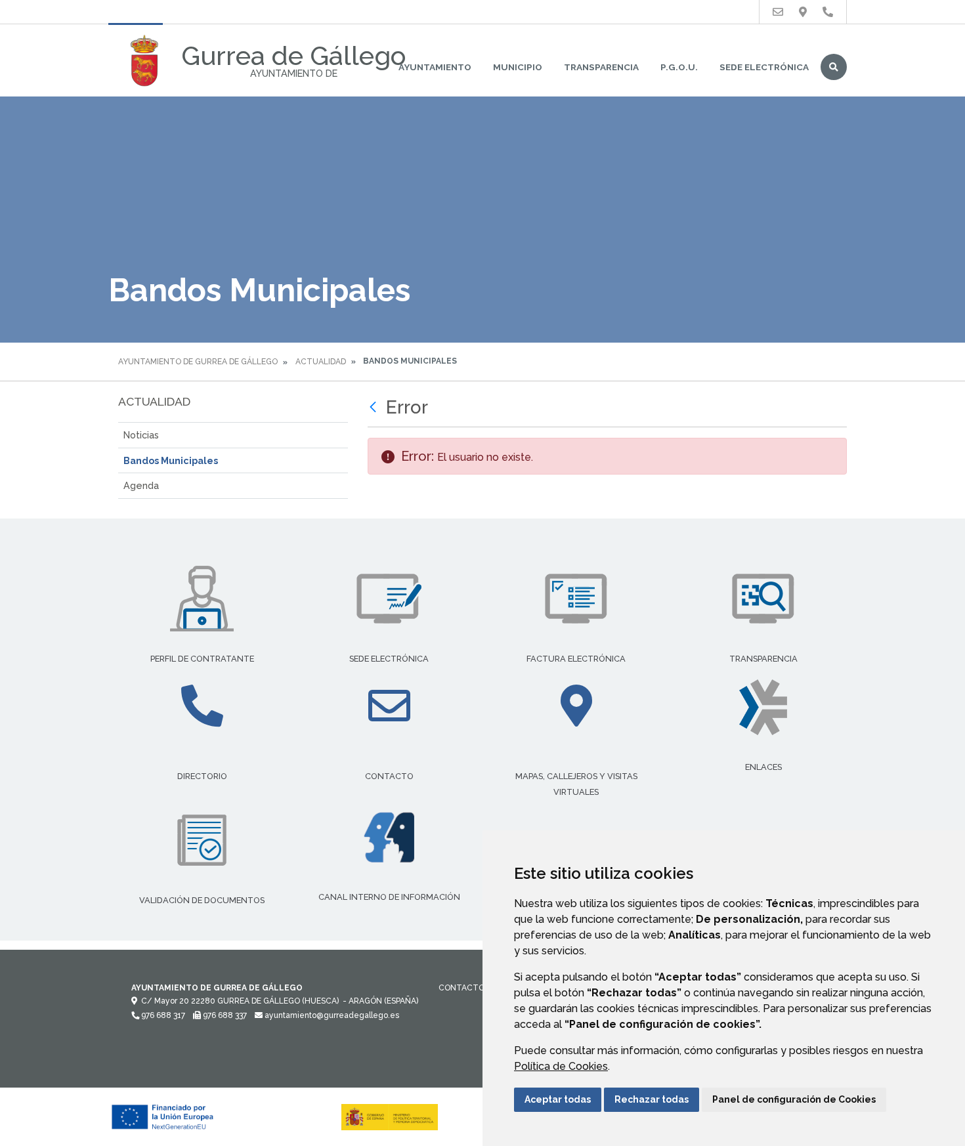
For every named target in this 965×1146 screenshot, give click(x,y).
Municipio (517, 67)
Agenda (141, 485)
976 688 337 (224, 1015)
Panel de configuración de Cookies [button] (794, 1099)
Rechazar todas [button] (651, 1099)
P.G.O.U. (679, 67)
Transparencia (601, 67)
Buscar (834, 67)
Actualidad (320, 361)
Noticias (141, 434)
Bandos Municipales (170, 460)
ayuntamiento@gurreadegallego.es (331, 1015)
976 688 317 (162, 1015)
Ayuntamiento (434, 67)
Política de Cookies (561, 1066)
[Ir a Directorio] (828, 12)
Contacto (461, 987)
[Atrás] (374, 407)
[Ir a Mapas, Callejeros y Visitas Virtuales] (803, 12)
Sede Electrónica (764, 67)
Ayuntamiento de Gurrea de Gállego (198, 361)
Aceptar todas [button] (558, 1099)
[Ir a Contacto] (778, 12)
